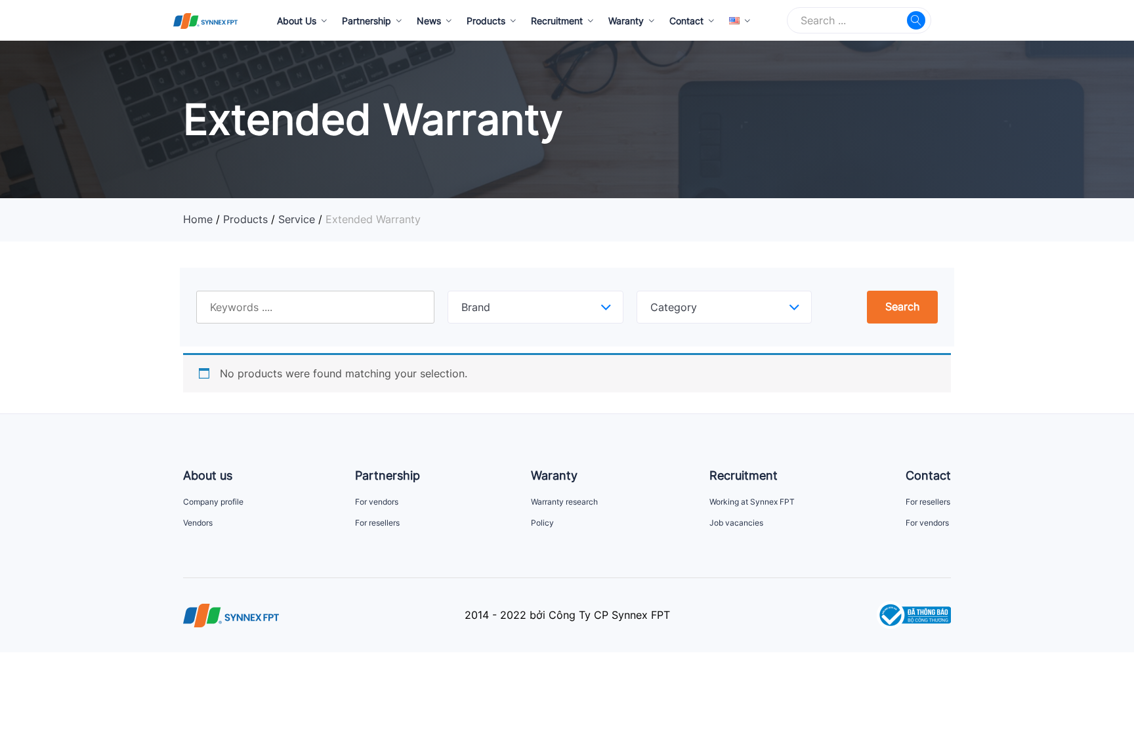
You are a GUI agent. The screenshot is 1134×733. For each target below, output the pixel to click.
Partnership (366, 21)
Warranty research (564, 502)
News (429, 21)
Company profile (213, 502)
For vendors (376, 502)
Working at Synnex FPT (752, 502)
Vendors (198, 523)
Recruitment (557, 21)
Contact (686, 21)
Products (486, 21)
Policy (542, 523)
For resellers (377, 523)
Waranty (626, 21)
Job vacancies (736, 523)
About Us (296, 21)
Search (902, 306)
